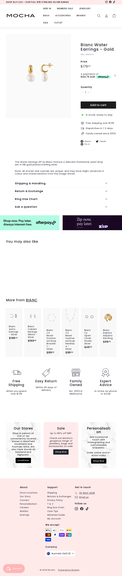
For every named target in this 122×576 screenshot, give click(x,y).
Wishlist (24, 511)
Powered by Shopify (68, 570)
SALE (45, 22)
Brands (81, 15)
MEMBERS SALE (65, 8)
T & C (50, 503)
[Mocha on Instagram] (76, 508)
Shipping (52, 492)
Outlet (58, 22)
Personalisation (28, 503)
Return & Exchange (29, 191)
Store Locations (28, 492)
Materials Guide (56, 514)
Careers (24, 507)
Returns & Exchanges (59, 496)
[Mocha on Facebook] (81, 508)
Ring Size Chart (26, 199)
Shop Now (61, 451)
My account (54, 518)
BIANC (31, 300)
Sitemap (24, 514)
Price (84, 61)
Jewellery (85, 8)
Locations (23, 460)
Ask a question (26, 207)
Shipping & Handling (30, 183)
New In (47, 8)
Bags (46, 15)
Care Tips (52, 511)
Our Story (25, 496)
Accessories (63, 15)
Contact (24, 500)
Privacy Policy (55, 500)
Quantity (86, 87)
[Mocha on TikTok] (87, 508)
